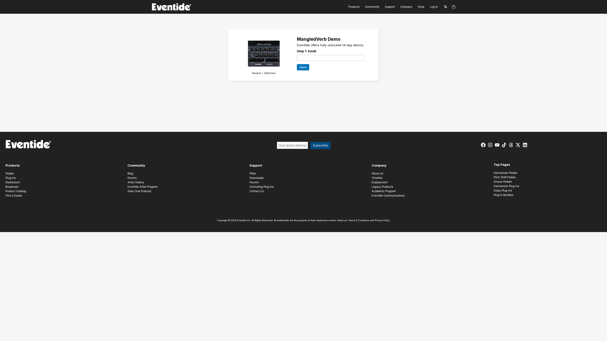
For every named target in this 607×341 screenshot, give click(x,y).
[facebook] (484, 145)
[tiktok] (505, 145)
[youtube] (498, 145)
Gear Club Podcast (139, 191)
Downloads (257, 177)
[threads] (512, 145)
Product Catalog (16, 191)
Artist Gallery (136, 182)
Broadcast (12, 186)
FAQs (253, 173)
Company (406, 6)
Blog (130, 173)
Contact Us (257, 191)
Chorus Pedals (503, 181)
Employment (379, 182)
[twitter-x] (519, 145)
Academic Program (384, 191)
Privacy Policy (382, 220)
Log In (434, 6)
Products (354, 6)
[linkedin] (526, 145)
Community (372, 6)
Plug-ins (11, 177)
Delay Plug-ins (503, 190)
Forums (132, 177)
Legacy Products (382, 186)
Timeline (377, 177)
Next (303, 67)
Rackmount (13, 182)
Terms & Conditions (358, 220)
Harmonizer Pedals (505, 172)
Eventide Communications (388, 195)
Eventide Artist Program (143, 186)
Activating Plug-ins (262, 186)
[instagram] (491, 145)
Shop (421, 6)
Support (390, 6)
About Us (377, 173)
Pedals (10, 173)
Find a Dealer (14, 195)
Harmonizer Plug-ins (506, 186)
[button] (445, 7)
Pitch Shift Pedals (505, 177)
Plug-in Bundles (503, 195)
